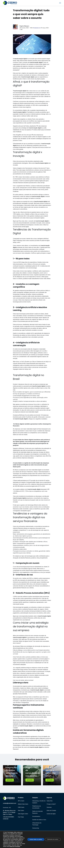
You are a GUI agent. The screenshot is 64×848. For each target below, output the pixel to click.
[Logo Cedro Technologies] (10, 3)
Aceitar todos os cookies (36, 839)
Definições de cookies (52, 839)
